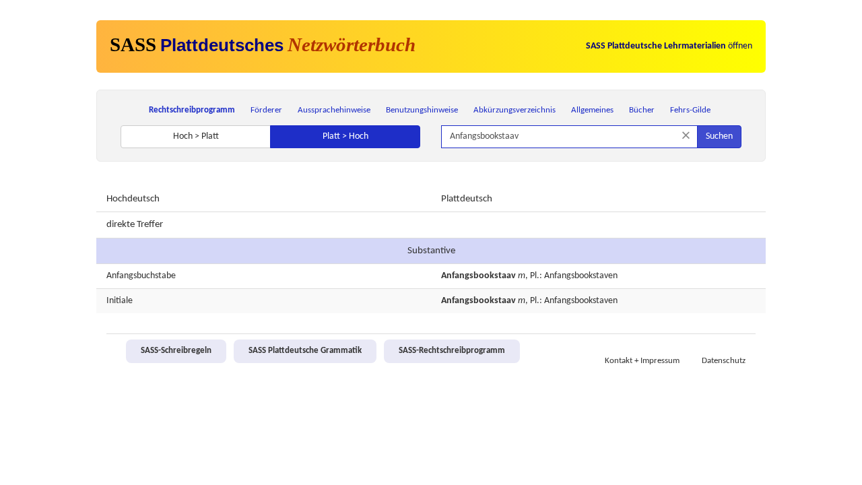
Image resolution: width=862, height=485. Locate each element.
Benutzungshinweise (422, 110)
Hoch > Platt (196, 136)
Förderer (266, 110)
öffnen (669, 46)
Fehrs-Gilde (690, 110)
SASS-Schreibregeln (176, 351)
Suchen (719, 136)
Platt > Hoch (345, 136)
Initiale (119, 301)
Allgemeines (592, 110)
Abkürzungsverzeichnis (514, 110)
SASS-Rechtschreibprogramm (452, 351)
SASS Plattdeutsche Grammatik (305, 351)
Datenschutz (723, 361)
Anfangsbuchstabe (141, 276)
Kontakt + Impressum (642, 361)
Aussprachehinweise (334, 110)
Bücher (642, 110)
